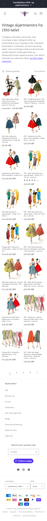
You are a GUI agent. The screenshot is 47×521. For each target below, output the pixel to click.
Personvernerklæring (13, 424)
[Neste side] (37, 372)
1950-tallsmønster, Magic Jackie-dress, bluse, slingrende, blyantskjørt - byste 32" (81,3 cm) (11, 102)
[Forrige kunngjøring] (4, 4)
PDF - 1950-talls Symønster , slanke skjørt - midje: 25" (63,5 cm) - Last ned (34, 214)
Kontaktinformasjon (29, 516)
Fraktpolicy (9, 407)
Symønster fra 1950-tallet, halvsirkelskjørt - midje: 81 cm (12, 174)
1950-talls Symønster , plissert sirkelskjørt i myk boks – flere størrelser (12, 284)
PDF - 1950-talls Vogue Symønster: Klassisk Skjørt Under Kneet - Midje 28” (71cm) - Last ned (33, 355)
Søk (6, 390)
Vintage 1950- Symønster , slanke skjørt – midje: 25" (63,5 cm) (12, 249)
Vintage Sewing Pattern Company (23, 509)
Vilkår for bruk (11, 430)
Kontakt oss (10, 396)
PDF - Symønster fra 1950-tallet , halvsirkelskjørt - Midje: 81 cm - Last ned (34, 138)
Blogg (7, 419)
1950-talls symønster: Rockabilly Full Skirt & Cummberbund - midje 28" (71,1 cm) (11, 139)
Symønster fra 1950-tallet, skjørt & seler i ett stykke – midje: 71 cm (11, 319)
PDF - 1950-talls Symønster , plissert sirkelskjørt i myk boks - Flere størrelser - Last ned (34, 249)
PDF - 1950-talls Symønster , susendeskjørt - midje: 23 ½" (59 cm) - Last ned (34, 175)
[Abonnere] (36, 452)
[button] (5, 13)
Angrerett (9, 436)
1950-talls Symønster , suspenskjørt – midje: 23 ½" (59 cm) (11, 214)
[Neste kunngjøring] (42, 4)
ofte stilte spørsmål (13, 413)
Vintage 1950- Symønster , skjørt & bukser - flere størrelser (11, 354)
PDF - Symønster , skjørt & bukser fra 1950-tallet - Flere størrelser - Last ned (33, 319)
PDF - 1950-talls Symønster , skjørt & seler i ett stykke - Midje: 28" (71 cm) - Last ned (33, 284)
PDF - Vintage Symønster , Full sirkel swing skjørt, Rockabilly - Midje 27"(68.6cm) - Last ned (34, 101)
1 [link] (10, 372)
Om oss (8, 402)
